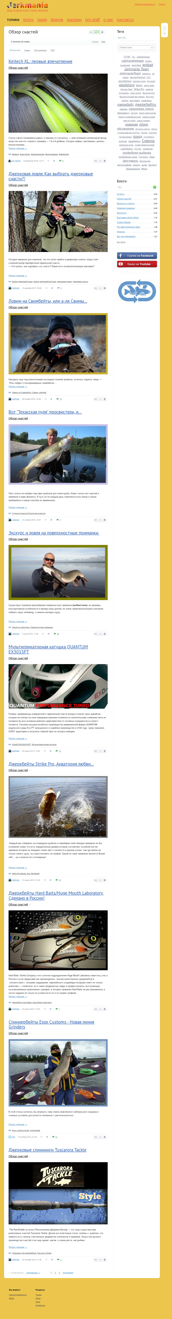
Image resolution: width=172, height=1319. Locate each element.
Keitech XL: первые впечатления (40, 61)
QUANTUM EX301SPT (21, 744)
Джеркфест (123, 112)
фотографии (124, 164)
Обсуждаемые (40, 50)
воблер (125, 100)
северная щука (126, 144)
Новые (27, 50)
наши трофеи (143, 120)
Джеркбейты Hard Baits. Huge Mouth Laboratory (32, 1002)
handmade (125, 65)
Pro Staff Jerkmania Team (128, 226)
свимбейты (134, 141)
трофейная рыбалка (136, 152)
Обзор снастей (124, 198)
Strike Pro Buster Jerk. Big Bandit (25, 873)
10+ (133, 56)
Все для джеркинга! (126, 236)
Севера (148, 140)
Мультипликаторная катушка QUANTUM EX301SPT (48, 649)
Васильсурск (149, 92)
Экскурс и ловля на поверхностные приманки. (54, 533)
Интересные (15, 50)
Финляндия (145, 161)
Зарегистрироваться (145, 4)
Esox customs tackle (20, 1130)
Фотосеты (121, 212)
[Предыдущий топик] (164, 27)
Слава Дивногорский (144, 144)
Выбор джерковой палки (22, 281)
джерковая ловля (141, 108)
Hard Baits (136, 65)
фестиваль (130, 160)
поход (137, 136)
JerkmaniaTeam (130, 73)
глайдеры (146, 100)
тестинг (137, 148)
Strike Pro (139, 89)
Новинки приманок (126, 208)
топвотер (148, 148)
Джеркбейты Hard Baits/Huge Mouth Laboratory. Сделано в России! (56, 895)
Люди (42, 19)
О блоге (95, 41)
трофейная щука (128, 156)
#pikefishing (64, 154)
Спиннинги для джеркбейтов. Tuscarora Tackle (31, 1253)
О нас (108, 19)
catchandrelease (133, 60)
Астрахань (124, 92)
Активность (40, 1305)
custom (148, 61)
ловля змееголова (147, 112)
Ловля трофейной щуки (129, 116)
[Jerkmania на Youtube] (137, 267)
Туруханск (143, 156)
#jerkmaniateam (51, 154)
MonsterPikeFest (137, 77)
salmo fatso (149, 85)
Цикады (136, 164)
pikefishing (127, 84)
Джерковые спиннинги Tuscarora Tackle (48, 1150)
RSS (103, 41)
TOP (52, 50)
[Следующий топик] (164, 32)
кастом (134, 112)
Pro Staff (92, 19)
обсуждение (125, 128)
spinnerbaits (35, 1130)
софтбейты (127, 148)
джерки (123, 109)
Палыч (144, 132)
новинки (131, 124)
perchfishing (124, 81)
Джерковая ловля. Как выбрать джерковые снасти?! (51, 176)
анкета (149, 89)
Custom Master (124, 222)
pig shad (151, 81)
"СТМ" (127, 56)
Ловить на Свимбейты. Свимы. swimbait (29, 392)
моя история (129, 120)
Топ (119, 187)
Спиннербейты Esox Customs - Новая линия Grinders (51, 1024)
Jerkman (15, 287)
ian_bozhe (16, 160)
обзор (143, 124)
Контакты (125, 19)
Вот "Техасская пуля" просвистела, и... (45, 412)
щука (144, 164)
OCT (149, 77)
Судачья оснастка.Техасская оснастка (28, 513)
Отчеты (120, 193)
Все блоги (121, 242)
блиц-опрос (135, 92)
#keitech (15, 154)
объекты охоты (142, 128)
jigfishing (146, 73)
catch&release (143, 56)
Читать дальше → (18, 148)
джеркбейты (145, 104)
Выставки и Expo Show (128, 217)
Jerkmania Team (136, 68)
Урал (152, 156)
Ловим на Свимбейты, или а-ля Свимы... (48, 301)
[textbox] (137, 47)
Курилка (121, 231)
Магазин (74, 19)
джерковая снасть (80, 281)
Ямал (144, 168)
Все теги (121, 37)
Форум (57, 19)
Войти (162, 4)
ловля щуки (148, 116)
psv (13, 1136)
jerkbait (147, 64)
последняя (68, 1272)
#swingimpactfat (37, 154)
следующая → (33, 1272)
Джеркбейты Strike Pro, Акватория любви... (51, 764)
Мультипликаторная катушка (44, 744)
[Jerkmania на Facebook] (137, 258)
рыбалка (123, 141)
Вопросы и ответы (126, 203)
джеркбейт (125, 104)
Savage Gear (126, 89)
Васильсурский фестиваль (132, 96)
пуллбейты (149, 136)
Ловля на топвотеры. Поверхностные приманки (32, 627)
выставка (135, 100)
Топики (13, 19)
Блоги (28, 19)
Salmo (139, 85)
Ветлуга (150, 96)
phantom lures (139, 81)
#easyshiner (25, 154)
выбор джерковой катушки (45, 281)
